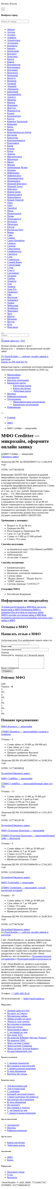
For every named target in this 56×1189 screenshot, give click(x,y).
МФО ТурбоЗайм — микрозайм (17, 882)
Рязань (10, 232)
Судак (10, 267)
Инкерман (12, 105)
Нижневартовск (15, 178)
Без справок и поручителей (21, 1066)
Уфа (9, 294)
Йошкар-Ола (13, 110)
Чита (9, 313)
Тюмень (11, 286)
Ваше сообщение (10, 668)
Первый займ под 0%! (18, 1010)
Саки (9, 235)
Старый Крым (14, 262)
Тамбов (11, 278)
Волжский (12, 75)
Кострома (12, 135)
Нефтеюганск (14, 175)
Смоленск (12, 254)
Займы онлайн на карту (19, 1018)
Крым (10, 145)
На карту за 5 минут (17, 1013)
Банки (10, 1160)
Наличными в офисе (17, 1029)
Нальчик (11, 170)
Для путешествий (16, 1088)
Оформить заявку (10, 456)
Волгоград (12, 72)
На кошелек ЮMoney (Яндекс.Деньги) (26, 1037)
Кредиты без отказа (17, 1074)
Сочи (10, 256)
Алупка (11, 32)
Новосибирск (14, 197)
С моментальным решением (21, 1068)
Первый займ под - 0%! (13, 340)
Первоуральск (14, 213)
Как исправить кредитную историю (23, 616)
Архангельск (13, 40)
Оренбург (12, 208)
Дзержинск (13, 89)
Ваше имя (6, 646)
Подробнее (6, 773)
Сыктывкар (13, 273)
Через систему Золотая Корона (22, 1048)
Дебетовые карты (22, 391)
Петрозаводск (14, 219)
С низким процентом (18, 1063)
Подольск (12, 221)
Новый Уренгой (15, 200)
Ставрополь (13, 259)
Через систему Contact (18, 1043)
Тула (9, 284)
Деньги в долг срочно (18, 1021)
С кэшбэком (13, 1091)
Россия (10, 227)
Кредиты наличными (18, 380)
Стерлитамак (13, 265)
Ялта (9, 324)
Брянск (10, 62)
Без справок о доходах (18, 1107)
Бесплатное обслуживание (20, 1099)
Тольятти (11, 281)
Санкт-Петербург (16, 240)
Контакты (12, 1177)
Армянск (11, 37)
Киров (10, 129)
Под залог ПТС (15, 1035)
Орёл (9, 205)
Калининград (14, 116)
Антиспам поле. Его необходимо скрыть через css (26, 640)
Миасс (10, 162)
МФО (10, 1157)
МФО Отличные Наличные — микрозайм (22, 830)
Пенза (10, 210)
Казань (10, 113)
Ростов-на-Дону (15, 229)
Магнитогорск (14, 156)
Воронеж (11, 81)
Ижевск (11, 102)
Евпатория (12, 91)
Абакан (11, 29)
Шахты (10, 316)
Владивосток (13, 64)
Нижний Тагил (15, 186)
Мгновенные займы (17, 1016)
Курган (10, 148)
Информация (13, 407)
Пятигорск (12, 224)
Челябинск (12, 308)
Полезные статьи (15, 1172)
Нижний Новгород (17, 183)
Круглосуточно (15, 1027)
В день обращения (16, 1071)
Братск (10, 59)
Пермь (10, 216)
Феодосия (12, 297)
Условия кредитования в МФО (17, 607)
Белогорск (12, 56)
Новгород (12, 189)
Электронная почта (11, 649)
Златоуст (11, 97)
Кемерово (12, 124)
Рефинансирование (17, 396)
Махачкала (12, 159)
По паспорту (13, 1105)
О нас (10, 1174)
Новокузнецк (14, 191)
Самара (11, 238)
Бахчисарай (13, 51)
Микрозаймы (14, 374)
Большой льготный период (21, 1094)
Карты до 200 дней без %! (14, 362)
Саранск (11, 243)
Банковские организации (26, 404)
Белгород (12, 53)
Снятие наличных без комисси (22, 1096)
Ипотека (11, 393)
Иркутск (11, 108)
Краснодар (12, 137)
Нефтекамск (13, 173)
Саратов (11, 246)
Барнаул (11, 48)
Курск (10, 151)
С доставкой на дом (17, 1032)
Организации (14, 399)
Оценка (5, 652)
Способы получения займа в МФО (24, 615)
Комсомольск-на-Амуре (19, 132)
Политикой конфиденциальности (34, 959)
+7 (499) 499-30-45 (20, 993)
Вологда (11, 78)
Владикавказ (13, 67)
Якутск (10, 321)
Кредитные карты (22, 385)
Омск (10, 202)
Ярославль (12, 327)
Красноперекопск (16, 140)
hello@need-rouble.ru (33, 998)
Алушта (11, 35)
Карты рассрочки (22, 388)
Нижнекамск (13, 181)
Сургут (10, 270)
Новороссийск (14, 194)
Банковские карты (16, 383)
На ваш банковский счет (19, 1051)
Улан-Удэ (11, 289)
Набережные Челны (17, 167)
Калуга (10, 118)
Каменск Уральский (17, 121)
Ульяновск (12, 292)
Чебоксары (12, 305)
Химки (10, 302)
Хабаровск (12, 300)
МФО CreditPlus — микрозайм (16, 778)
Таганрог (12, 275)
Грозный (11, 83)
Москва (11, 164)
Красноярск (13, 143)
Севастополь (13, 248)
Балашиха (12, 45)
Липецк (11, 154)
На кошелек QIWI (16, 1040)
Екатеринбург (14, 94)
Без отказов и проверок (19, 1024)
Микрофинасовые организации (29, 402)
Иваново (11, 99)
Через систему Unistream (19, 1046)
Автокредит (13, 377)
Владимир (12, 70)
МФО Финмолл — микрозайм (16, 726)
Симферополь (14, 251)
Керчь (10, 127)
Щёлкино (12, 319)
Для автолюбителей (17, 1086)
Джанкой (11, 86)
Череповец (12, 311)
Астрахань (12, 43)
